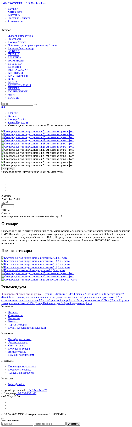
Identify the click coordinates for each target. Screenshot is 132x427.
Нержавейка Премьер (21, 48)
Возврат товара (17, 351)
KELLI (12, 79)
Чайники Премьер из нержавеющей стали (32, 45)
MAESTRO (15, 63)
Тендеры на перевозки (21, 372)
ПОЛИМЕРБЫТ (18, 91)
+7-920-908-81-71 (26, 393)
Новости (13, 321)
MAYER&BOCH (18, 76)
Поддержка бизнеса (19, 369)
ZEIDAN (13, 54)
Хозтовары (14, 38)
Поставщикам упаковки (22, 366)
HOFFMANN (16, 60)
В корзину (8, 168)
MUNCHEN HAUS (19, 85)
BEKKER (14, 88)
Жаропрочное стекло (20, 35)
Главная (13, 112)
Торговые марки (18, 324)
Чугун (11, 94)
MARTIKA (14, 57)
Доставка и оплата (19, 17)
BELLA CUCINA (18, 69)
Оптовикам (15, 11)
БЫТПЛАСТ (15, 72)
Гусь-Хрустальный (12, 2)
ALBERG (14, 51)
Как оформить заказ (19, 339)
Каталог (13, 8)
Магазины (14, 14)
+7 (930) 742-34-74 (35, 2)
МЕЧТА (13, 82)
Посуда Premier (17, 42)
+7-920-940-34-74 (37, 390)
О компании (15, 21)
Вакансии (14, 318)
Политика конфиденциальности (27, 327)
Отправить (73, 424)
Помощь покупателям (21, 354)
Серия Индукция (18, 122)
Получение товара (19, 348)
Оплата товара (16, 345)
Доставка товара (18, 342)
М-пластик (14, 66)
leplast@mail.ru (16, 384)
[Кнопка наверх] (2, 418)
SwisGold (13, 97)
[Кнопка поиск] (35, 104)
